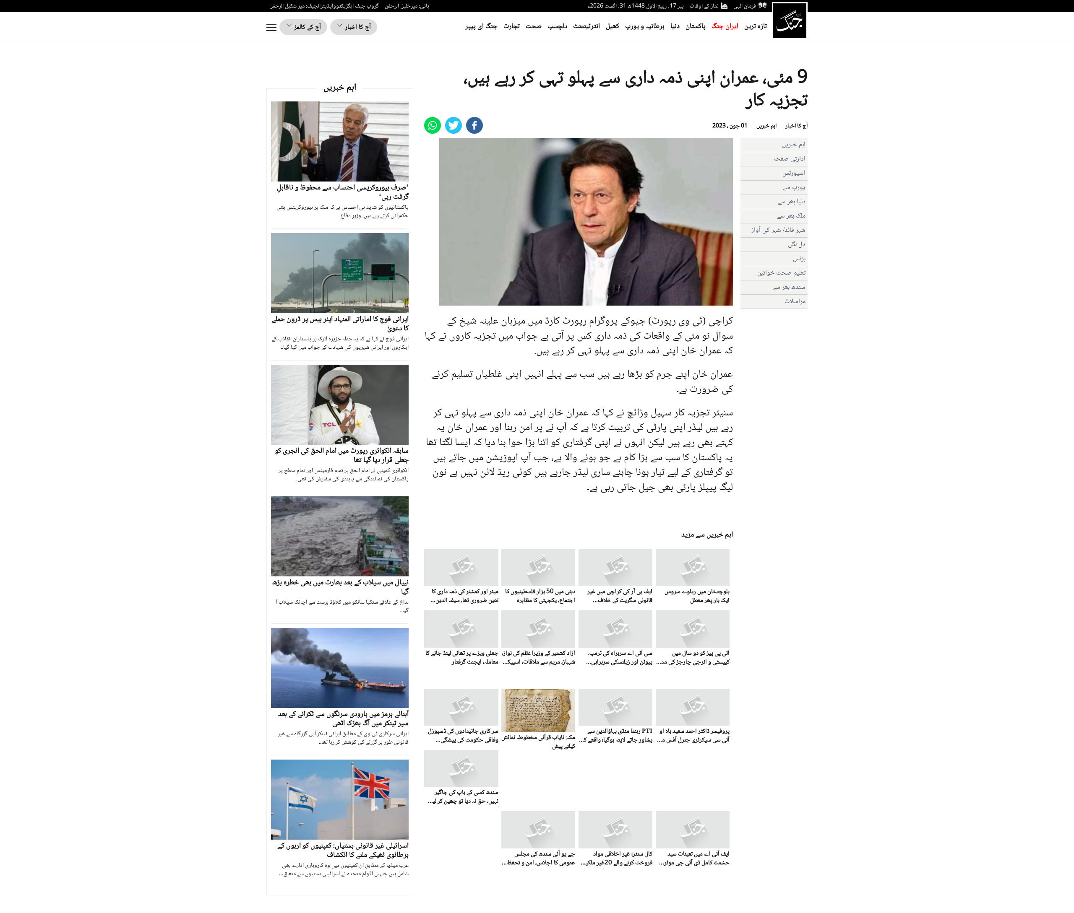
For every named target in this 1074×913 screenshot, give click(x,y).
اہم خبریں (766, 126)
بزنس (799, 259)
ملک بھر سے (791, 216)
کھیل (612, 27)
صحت (534, 27)
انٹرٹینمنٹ (586, 27)
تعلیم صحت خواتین (781, 273)
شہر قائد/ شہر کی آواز (778, 230)
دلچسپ (557, 27)
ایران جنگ (725, 27)
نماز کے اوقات (704, 6)
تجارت (511, 27)
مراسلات (795, 301)
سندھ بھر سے (789, 287)
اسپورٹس (794, 173)
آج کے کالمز (306, 27)
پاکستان (696, 27)
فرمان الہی (744, 6)
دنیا (675, 27)
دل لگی (797, 244)
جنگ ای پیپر (481, 27)
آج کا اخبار (357, 27)
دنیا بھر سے (792, 202)
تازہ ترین (755, 27)
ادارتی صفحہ (789, 159)
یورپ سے (794, 187)
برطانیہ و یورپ (645, 27)
